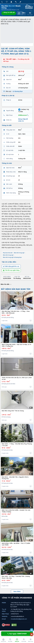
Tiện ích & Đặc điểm (9, 262)
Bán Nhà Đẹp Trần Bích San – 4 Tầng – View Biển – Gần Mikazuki (16, 312)
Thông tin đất (7, 125)
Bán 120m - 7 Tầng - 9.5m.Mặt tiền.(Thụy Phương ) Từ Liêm (17, 444)
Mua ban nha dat (7, 252)
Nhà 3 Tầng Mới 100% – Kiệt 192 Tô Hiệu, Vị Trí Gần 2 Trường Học (16, 345)
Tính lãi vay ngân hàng (12, 270)
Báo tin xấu (5, 284)
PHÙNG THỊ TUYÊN (23, 110)
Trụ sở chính (4, 610)
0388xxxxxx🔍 (23, 115)
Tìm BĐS (19, 13)
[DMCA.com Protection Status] (14, 625)
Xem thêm (17, 591)
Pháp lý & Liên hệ (8, 95)
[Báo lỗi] (31, 630)
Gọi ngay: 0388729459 (18, 634)
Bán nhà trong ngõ (19, 252)
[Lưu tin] (30, 320)
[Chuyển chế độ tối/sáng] (2, 1)
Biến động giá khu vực (12, 266)
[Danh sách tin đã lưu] (6, 1)
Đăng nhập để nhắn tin (23, 120)
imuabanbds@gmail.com (19, 619)
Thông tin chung (7, 67)
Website (4, 616)
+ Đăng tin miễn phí (9, 12)
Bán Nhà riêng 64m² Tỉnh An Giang (13, 410)
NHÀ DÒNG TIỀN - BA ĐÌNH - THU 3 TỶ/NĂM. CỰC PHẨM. (16, 544)
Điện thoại (5, 614)
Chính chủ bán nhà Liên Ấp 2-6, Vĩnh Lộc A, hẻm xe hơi (17, 378)
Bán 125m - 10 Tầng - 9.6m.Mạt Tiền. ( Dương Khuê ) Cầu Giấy (16, 577)
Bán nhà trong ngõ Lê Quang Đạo (12, 257)
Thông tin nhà (7, 163)
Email (4, 619)
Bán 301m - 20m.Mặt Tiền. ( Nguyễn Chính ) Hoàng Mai (15, 477)
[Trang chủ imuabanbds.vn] (29, 7)
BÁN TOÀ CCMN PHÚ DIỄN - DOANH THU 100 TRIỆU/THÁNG (16, 511)
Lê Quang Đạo (18, 91)
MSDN (4, 603)
